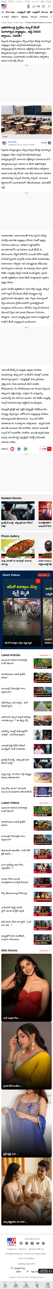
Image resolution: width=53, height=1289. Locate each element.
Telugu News (6, 22)
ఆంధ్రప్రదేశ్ (35, 12)
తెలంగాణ (44, 12)
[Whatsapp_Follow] (25, 449)
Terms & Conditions (26, 1258)
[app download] (28, 6)
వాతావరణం (44, 17)
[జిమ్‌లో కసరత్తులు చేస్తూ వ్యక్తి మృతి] (22, 612)
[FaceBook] (21, 1243)
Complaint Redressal (14, 1254)
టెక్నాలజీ (34, 17)
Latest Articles (10, 655)
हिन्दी (11, 2)
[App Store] (34, 1272)
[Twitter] (26, 1243)
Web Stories (9, 950)
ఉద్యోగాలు (15, 17)
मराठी (27, 2)
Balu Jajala (12, 142)
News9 (3, 2)
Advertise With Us (36, 1249)
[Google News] (43, 1243)
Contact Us (12, 1249)
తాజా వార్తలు (10, 12)
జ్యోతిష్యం (24, 17)
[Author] (4, 143)
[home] (2, 12)
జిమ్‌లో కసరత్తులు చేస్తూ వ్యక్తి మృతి (18, 643)
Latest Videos (10, 802)
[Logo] (3, 6)
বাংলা (42, 2)
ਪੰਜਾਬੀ (48, 2)
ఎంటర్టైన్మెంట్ (21, 12)
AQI (38, 6)
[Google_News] (19, 449)
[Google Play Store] (18, 1270)
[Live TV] (43, 6)
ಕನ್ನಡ (19, 2)
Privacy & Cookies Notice (35, 1254)
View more (42, 575)
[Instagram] (32, 1243)
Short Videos (11, 575)
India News (18, 22)
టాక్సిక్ (6, 17)
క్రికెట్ (28, 12)
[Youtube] (12, 449)
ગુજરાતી (35, 2)
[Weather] (33, 6)
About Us (23, 1249)
